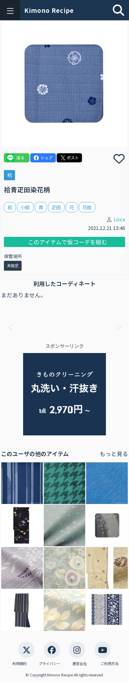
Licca (119, 219)
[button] (10, 326)
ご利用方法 (109, 663)
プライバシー (49, 663)
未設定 (13, 265)
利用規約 (19, 663)
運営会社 (79, 663)
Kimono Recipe (49, 10)
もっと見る (114, 453)
